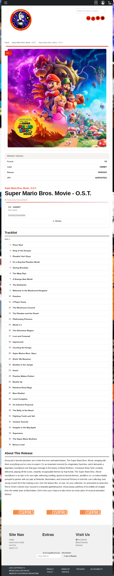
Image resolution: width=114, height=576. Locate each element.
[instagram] (98, 18)
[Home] (21, 19)
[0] (110, 3)
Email (80, 545)
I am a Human (70, 556)
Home (7, 43)
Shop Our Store (16, 543)
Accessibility (96, 569)
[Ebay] (88, 18)
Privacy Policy (50, 570)
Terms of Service (65, 570)
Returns (80, 569)
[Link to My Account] (103, 3)
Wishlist (58, 221)
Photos (12, 545)
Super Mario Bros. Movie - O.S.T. (24, 43)
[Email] (102, 18)
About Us (13, 548)
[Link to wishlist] (96, 3)
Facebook (82, 540)
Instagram (82, 543)
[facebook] (93, 18)
